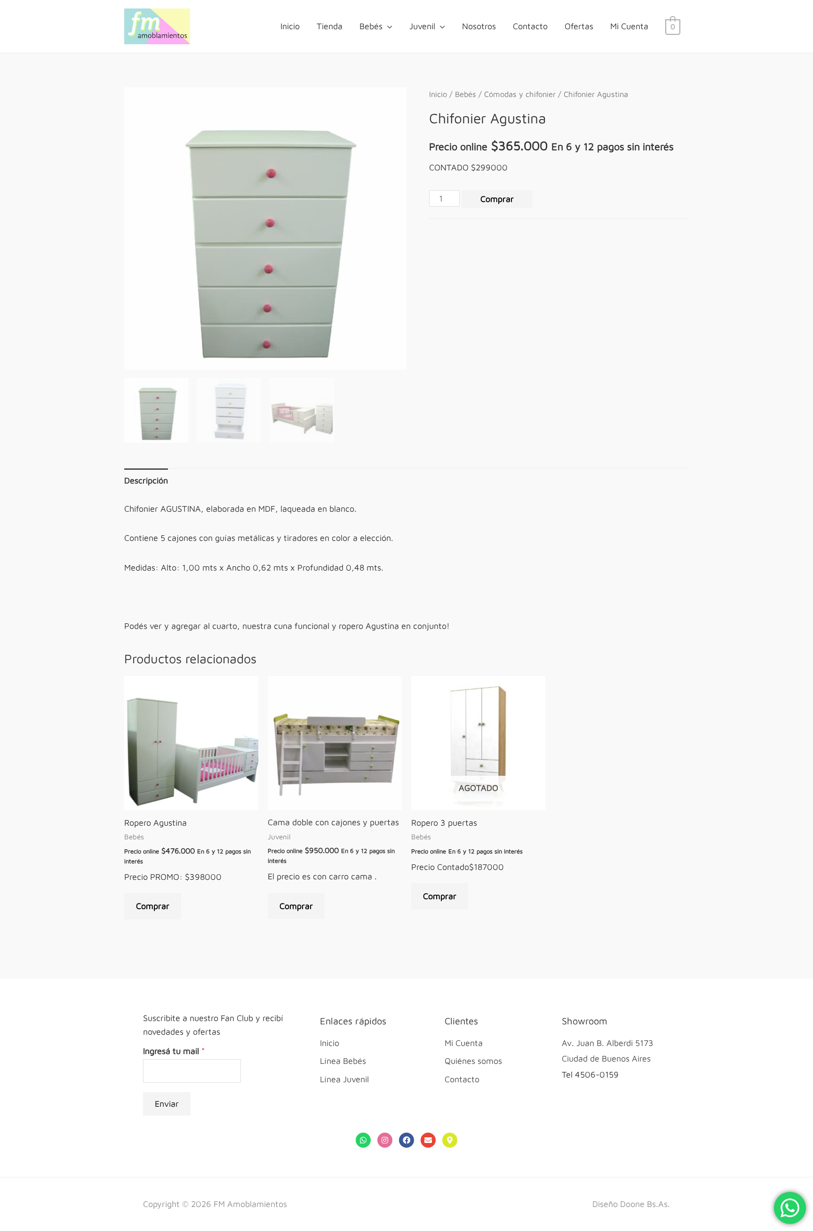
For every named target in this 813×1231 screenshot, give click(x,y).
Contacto (530, 26)
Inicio (290, 26)
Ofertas (579, 26)
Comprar (497, 199)
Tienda (330, 26)
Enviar (167, 1104)
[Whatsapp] (363, 1140)
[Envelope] (428, 1140)
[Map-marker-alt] (449, 1140)
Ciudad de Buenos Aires (606, 1058)
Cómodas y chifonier (520, 93)
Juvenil (422, 26)
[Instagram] (384, 1140)
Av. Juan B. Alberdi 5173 (608, 1043)
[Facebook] (406, 1140)
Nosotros (479, 26)
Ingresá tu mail (174, 1051)
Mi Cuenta (629, 26)
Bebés (371, 26)
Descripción (146, 480)
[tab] (146, 480)
